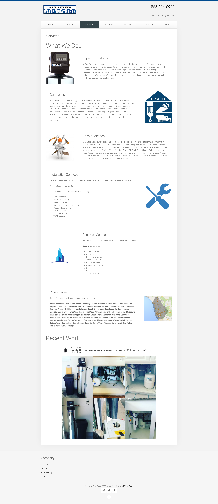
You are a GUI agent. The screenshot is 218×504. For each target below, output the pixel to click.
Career (43, 477)
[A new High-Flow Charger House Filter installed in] (77, 377)
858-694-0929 (163, 6)
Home (51, 24)
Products (109, 24)
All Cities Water (127, 486)
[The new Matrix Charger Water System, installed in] (77, 419)
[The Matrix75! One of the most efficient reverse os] (140, 377)
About (70, 24)
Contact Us (148, 24)
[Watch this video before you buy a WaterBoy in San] (109, 419)
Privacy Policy (46, 472)
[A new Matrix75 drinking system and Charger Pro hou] (109, 377)
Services (89, 24)
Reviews (128, 24)
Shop (167, 24)
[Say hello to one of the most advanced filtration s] (140, 419)
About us (44, 464)
